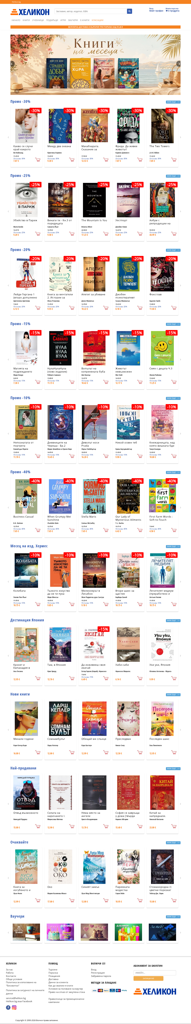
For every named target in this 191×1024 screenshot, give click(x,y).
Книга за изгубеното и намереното (22, 890)
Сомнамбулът (56, 739)
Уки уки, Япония (160, 664)
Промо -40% (20, 471)
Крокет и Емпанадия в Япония (21, 668)
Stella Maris (88, 516)
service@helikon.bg (16, 998)
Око (49, 887)
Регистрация (98, 972)
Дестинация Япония (27, 619)
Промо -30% (20, 101)
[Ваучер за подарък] (26, 932)
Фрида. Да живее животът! (126, 148)
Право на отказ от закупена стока (66, 991)
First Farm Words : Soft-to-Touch (161, 518)
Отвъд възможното (25, 812)
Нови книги (20, 694)
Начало (16, 20)
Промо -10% (20, 397)
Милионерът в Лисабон (90, 592)
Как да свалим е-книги (60, 985)
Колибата (19, 590)
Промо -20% (20, 249)
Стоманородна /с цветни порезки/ (161, 888)
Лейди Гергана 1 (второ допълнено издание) (25, 297)
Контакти (11, 975)
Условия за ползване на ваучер (65, 988)
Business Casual (23, 516)
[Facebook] (8, 1007)
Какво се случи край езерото (23, 148)
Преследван (123, 739)
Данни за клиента (58, 982)
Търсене (52, 969)
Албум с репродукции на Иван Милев (160, 223)
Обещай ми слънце (93, 739)
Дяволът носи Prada (90, 444)
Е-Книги (84, 20)
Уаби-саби (122, 664)
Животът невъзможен (123, 370)
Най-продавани (23, 767)
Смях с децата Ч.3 (161, 368)
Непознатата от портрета (23, 444)
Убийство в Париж (25, 220)
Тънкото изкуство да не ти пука (58, 592)
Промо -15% (20, 323)
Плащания (54, 975)
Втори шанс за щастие (124, 592)
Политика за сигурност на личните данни (25, 992)
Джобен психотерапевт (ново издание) (125, 297)
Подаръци (52, 20)
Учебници (38, 20)
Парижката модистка (122, 888)
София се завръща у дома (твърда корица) (127, 816)
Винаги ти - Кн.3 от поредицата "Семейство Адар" (59, 223)
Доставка (53, 979)
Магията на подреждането (22, 370)
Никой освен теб (126, 442)
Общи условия (14, 979)
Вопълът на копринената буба (93, 370)
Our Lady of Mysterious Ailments (128, 518)
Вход (93, 969)
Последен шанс (160, 739)
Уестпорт (121, 220)
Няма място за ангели (90, 814)
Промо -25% (20, 175)
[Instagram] (14, 1007)
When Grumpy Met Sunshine (59, 518)
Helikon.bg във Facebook (19, 1001)
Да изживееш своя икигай (93, 666)
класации (97, 20)
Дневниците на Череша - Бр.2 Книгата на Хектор (59, 445)
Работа (9, 972)
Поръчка (53, 972)
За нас (9, 969)
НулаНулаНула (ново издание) (57, 370)
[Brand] (29, 9)
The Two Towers (160, 146)
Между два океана (59, 146)
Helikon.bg (16, 2)
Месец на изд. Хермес (29, 545)
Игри (63, 20)
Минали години (23, 739)
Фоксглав (156, 294)
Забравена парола (101, 975)
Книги (26, 20)
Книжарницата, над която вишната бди (162, 444)
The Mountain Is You (94, 220)
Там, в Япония (56, 664)
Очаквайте (19, 842)
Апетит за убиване (93, 294)
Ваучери (73, 20)
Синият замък (90, 887)
